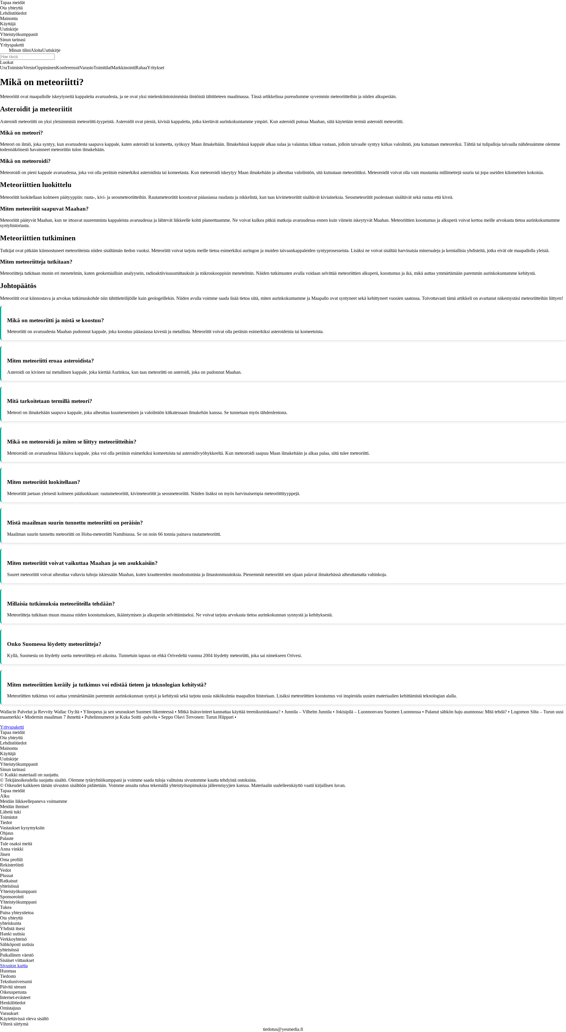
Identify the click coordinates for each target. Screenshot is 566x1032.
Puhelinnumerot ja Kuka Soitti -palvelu (121, 717)
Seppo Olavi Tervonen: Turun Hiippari (197, 717)
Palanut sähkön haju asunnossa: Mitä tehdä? (466, 711)
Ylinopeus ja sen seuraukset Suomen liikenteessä (128, 711)
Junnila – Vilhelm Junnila (308, 711)
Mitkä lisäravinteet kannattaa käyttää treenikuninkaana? (229, 711)
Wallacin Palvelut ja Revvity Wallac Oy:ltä (39, 711)
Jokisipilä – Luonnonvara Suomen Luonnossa (378, 711)
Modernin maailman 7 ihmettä (52, 717)
